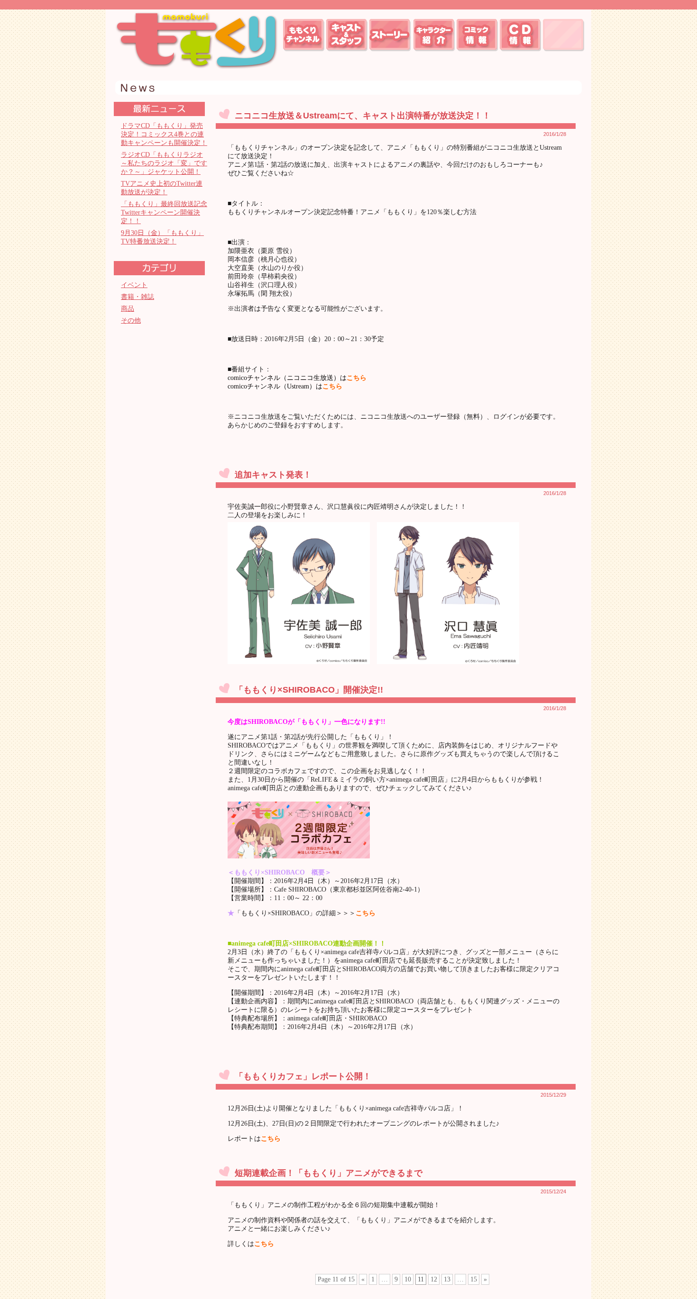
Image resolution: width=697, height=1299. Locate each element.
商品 (127, 308)
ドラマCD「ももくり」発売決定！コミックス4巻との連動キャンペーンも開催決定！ (164, 134)
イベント (134, 285)
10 (407, 1279)
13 (447, 1279)
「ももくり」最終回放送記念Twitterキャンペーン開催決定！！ (164, 212)
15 (473, 1279)
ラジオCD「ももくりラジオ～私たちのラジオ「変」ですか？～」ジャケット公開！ (164, 163)
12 (434, 1279)
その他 (131, 320)
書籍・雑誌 (137, 296)
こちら (357, 377)
